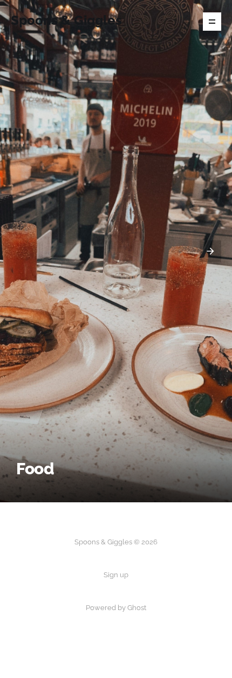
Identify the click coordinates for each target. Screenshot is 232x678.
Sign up (116, 575)
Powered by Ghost (116, 608)
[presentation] (21, 251)
